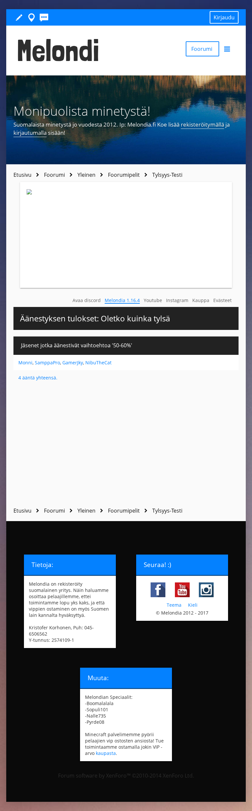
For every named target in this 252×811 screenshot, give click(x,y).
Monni (25, 362)
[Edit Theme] (19, 17)
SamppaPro (47, 362)
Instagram (177, 300)
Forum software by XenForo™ (126, 775)
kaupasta (106, 753)
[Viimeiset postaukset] (44, 17)
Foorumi (202, 48)
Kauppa (200, 300)
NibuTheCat (98, 362)
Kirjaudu (224, 17)
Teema (174, 605)
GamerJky (72, 362)
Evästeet (222, 300)
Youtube (153, 300)
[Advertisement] (126, 444)
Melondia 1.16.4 (122, 300)
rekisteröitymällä (202, 124)
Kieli (193, 605)
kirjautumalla (30, 132)
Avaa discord (87, 300)
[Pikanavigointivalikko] (31, 17)
